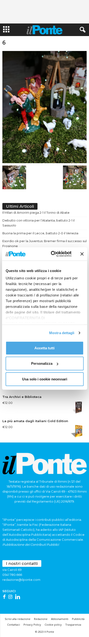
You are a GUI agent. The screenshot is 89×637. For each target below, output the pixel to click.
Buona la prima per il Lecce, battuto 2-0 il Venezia (40, 233)
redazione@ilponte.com (21, 580)
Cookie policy (53, 624)
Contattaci (13, 624)
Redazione (40, 619)
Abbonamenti (59, 619)
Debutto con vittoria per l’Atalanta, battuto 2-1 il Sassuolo (38, 222)
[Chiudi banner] (82, 254)
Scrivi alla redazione (17, 619)
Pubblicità (78, 619)
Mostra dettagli (62, 333)
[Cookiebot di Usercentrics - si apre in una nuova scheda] (53, 254)
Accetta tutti (44, 348)
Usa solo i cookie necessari (44, 379)
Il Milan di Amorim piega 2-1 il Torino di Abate (36, 212)
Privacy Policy (32, 624)
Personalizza (41, 363)
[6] (44, 107)
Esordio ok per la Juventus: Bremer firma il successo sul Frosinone (44, 243)
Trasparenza (73, 624)
